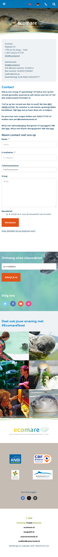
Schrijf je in (11, 277)
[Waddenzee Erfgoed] (43, 475)
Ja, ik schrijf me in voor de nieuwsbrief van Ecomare (28, 214)
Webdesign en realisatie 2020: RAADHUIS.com (29, 546)
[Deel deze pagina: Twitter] (29, 498)
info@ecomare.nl (12, 56)
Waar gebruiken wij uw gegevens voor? (19, 231)
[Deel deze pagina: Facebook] (23, 498)
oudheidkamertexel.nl (29, 541)
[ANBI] (15, 459)
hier (19, 110)
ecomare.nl (29, 527)
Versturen (10, 222)
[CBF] (42, 459)
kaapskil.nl (29, 532)
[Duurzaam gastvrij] (15, 475)
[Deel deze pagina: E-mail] (35, 498)
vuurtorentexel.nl (29, 536)
